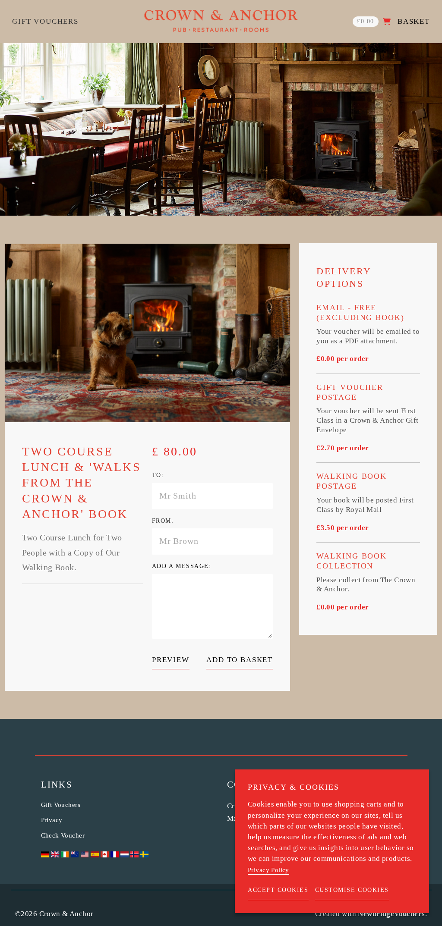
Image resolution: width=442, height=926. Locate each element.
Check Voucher (63, 835)
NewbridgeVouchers (391, 914)
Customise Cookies (352, 890)
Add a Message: (182, 566)
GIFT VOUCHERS (45, 21)
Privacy (52, 819)
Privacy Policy (268, 869)
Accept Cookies (278, 890)
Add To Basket (239, 660)
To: (158, 475)
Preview (170, 660)
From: (163, 521)
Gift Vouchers (60, 804)
